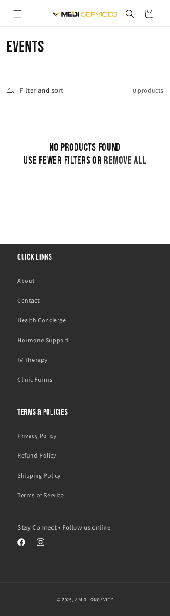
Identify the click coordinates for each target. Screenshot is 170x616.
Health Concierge (41, 320)
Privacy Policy (37, 436)
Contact (28, 300)
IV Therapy (32, 360)
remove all (125, 160)
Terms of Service (40, 495)
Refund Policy (37, 455)
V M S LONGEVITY (94, 599)
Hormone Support (43, 340)
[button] (17, 14)
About (26, 281)
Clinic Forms (34, 379)
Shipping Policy (39, 475)
